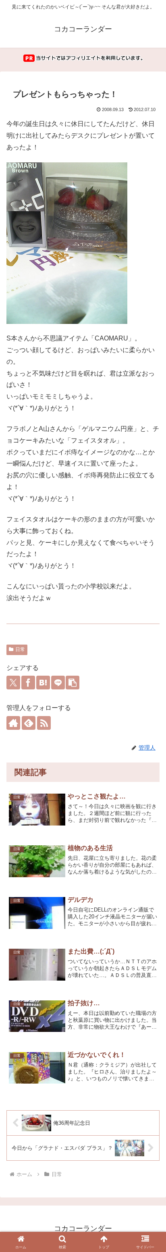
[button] (72, 682)
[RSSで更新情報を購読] (44, 723)
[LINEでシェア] (58, 682)
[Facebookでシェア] (28, 682)
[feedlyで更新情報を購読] (28, 723)
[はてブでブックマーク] (43, 682)
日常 (20, 649)
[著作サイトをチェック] (13, 723)
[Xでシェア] (13, 682)
